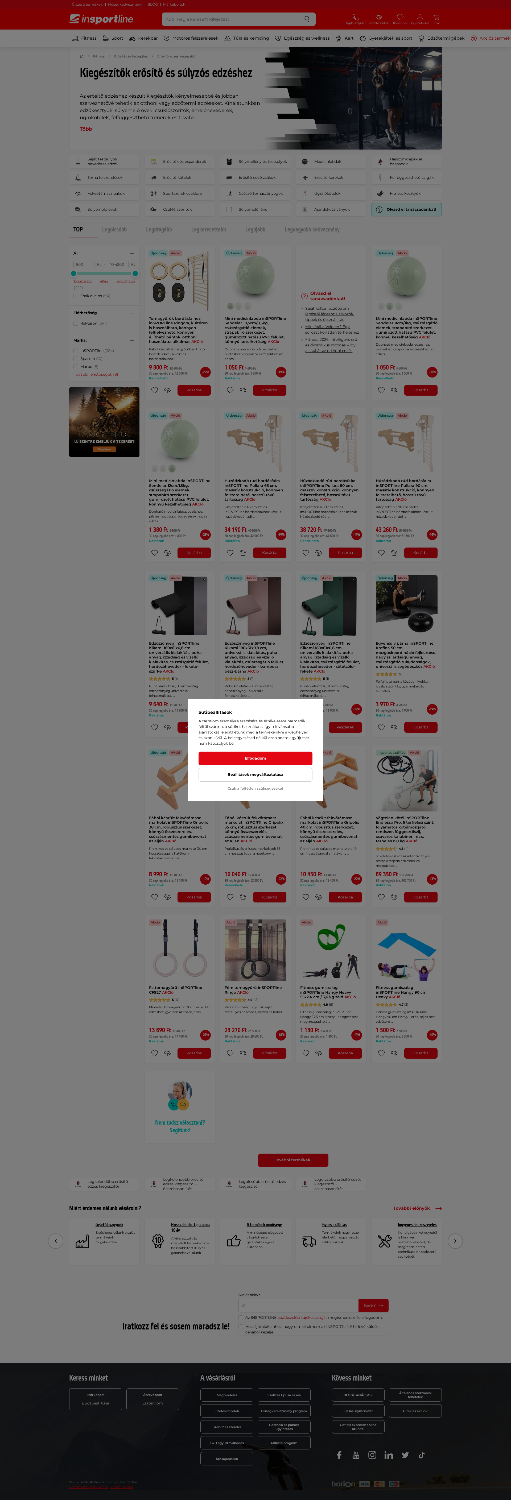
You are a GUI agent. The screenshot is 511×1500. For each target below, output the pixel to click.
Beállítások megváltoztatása (255, 774)
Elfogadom (255, 758)
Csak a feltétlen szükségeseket (255, 788)
